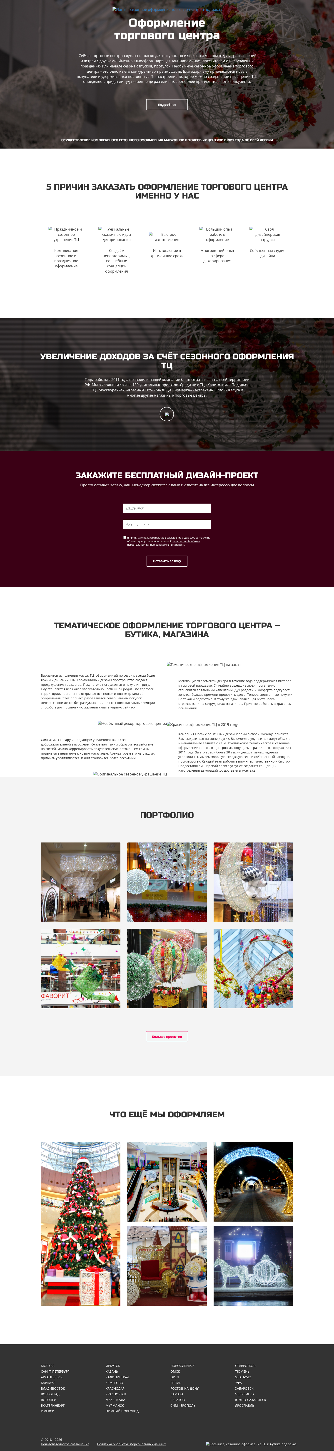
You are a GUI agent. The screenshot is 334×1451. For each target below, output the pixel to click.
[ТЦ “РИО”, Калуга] (253, 968)
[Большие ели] (80, 1224)
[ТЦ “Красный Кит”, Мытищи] (253, 882)
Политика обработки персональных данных (131, 1444)
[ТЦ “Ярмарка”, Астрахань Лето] (167, 968)
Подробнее (167, 104)
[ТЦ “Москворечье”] (167, 882)
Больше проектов (167, 1036)
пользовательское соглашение (162, 537)
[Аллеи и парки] (253, 1182)
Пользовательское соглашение (65, 1444)
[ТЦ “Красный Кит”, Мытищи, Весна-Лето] (80, 968)
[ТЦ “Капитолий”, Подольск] (80, 882)
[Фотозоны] (167, 1266)
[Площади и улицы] (253, 1266)
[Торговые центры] (167, 1182)
